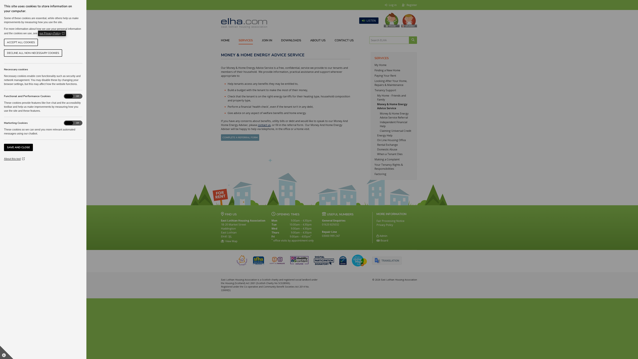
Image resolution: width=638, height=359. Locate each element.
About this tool (14, 158)
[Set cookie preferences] (6, 352)
